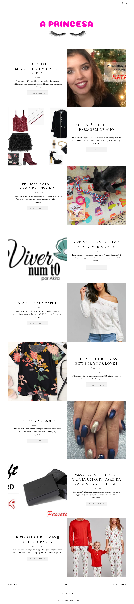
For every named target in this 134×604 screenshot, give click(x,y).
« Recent (13, 585)
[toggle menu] (8, 3)
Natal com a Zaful (37, 303)
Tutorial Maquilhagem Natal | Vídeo (37, 68)
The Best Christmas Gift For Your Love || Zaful (96, 363)
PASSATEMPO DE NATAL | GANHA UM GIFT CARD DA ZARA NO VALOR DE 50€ (96, 479)
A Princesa (64, 600)
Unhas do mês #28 (37, 421)
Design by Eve (74, 600)
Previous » (119, 585)
